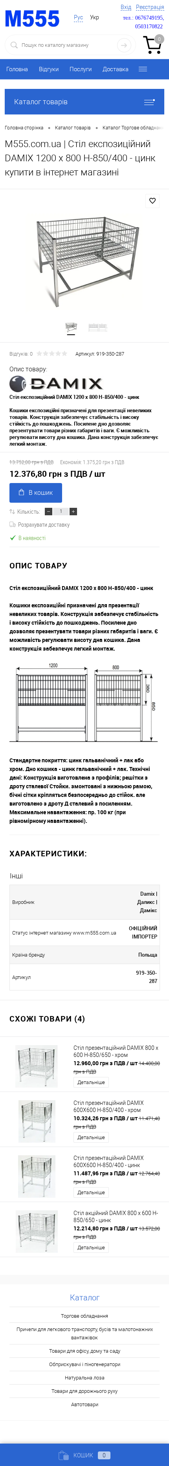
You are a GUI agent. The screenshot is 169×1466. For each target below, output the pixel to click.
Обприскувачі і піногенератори (84, 1364)
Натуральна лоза (85, 1378)
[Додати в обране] (152, 201)
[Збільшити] (84, 262)
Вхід (126, 7)
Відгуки (49, 69)
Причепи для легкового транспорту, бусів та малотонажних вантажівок (85, 1333)
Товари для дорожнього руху (84, 1391)
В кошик (41, 492)
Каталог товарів (41, 102)
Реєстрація (150, 7)
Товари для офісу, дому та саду (84, 1351)
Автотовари (84, 1404)
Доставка (116, 69)
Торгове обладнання (84, 1316)
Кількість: (28, 511)
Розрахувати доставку (44, 524)
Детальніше (91, 1082)
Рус (78, 17)
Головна (17, 69)
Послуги (81, 69)
